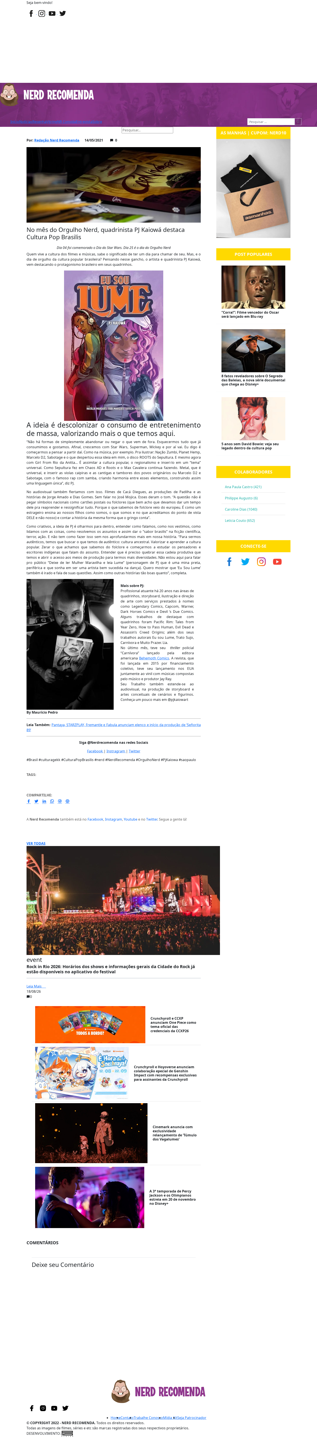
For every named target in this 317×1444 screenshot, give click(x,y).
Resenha (39, 121)
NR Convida (66, 121)
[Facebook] (32, 13)
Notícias (25, 121)
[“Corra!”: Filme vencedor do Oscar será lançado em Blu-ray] (253, 686)
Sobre (97, 121)
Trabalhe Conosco (148, 1417)
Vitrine (51, 121)
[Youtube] (62, 13)
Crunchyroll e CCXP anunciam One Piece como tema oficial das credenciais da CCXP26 (173, 1024)
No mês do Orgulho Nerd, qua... (83, 130)
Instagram (113, 819)
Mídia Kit (170, 1417)
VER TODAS (36, 843)
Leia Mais (34, 986)
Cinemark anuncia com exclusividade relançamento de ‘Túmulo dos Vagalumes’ (175, 1133)
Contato (127, 1417)
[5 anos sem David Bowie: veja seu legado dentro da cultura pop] (253, 818)
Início (14, 121)
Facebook (95, 751)
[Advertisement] (158, 50)
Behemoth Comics (154, 658)
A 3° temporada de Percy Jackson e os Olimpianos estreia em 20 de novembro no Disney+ (172, 1197)
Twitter (134, 751)
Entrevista (84, 121)
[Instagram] (42, 13)
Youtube (130, 819)
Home (33, 130)
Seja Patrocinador (191, 1417)
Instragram (116, 751)
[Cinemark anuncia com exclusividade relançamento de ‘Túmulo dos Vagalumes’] (91, 1132)
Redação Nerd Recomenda (56, 140)
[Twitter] (52, 13)
